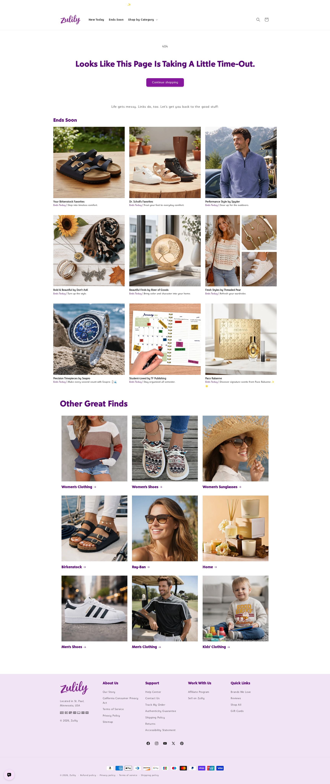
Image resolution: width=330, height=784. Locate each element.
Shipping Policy (155, 717)
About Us (110, 683)
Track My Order (155, 704)
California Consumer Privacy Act (120, 700)
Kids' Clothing (214, 647)
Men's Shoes (71, 647)
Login (252, 4)
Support (152, 683)
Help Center (153, 691)
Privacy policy (108, 775)
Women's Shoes (145, 487)
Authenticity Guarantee (160, 711)
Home (208, 567)
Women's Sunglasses (220, 487)
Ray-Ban (139, 567)
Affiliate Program (198, 691)
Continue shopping (165, 82)
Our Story (109, 691)
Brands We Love (241, 691)
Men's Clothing (144, 647)
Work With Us (199, 683)
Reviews (236, 698)
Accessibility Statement (160, 730)
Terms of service (128, 775)
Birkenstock (71, 567)
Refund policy (88, 775)
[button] (142, 20)
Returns (150, 723)
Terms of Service (113, 709)
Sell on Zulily (196, 698)
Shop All (236, 704)
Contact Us (152, 698)
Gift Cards (237, 711)
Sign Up (264, 4)
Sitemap (108, 721)
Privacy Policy (111, 715)
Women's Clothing (76, 487)
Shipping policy (150, 775)
